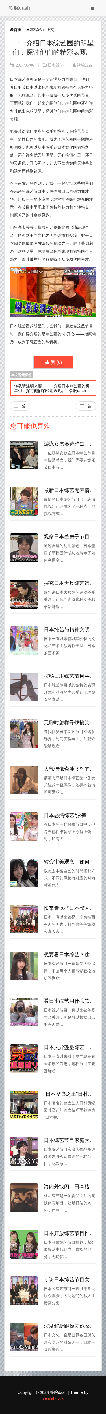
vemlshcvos (53, 1398)
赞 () (56, 362)
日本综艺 (34, 29)
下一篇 (86, 406)
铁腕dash (19, 7)
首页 (17, 29)
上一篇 (20, 406)
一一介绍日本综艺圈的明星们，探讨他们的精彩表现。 (51, 388)
